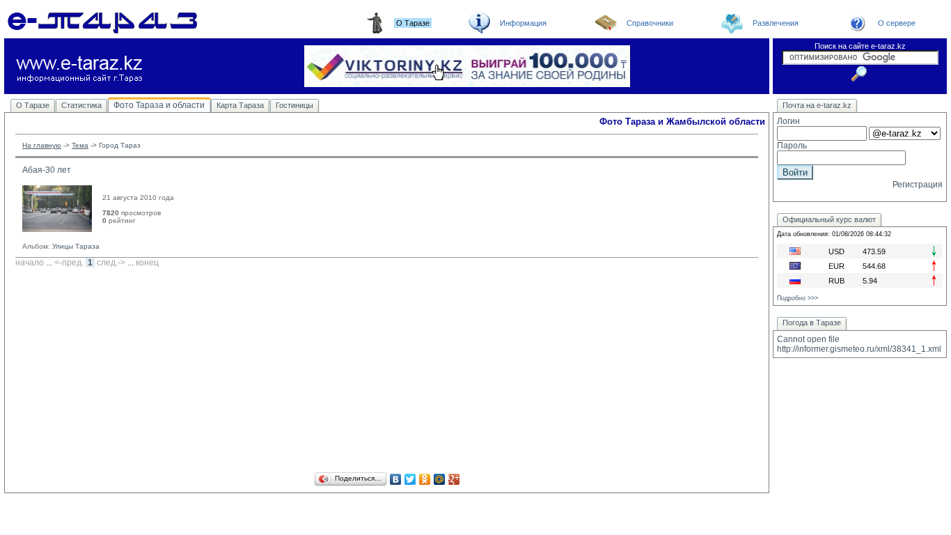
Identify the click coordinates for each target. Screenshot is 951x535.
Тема (80, 145)
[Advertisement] (386, 372)
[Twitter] (410, 479)
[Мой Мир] (439, 479)
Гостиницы (294, 105)
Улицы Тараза (76, 246)
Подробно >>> (797, 298)
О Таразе (32, 105)
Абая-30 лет (46, 170)
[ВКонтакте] (395, 479)
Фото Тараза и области (159, 105)
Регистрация (918, 184)
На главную (41, 145)
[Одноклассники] (425, 479)
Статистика (81, 105)
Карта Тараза (240, 105)
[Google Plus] (454, 479)
